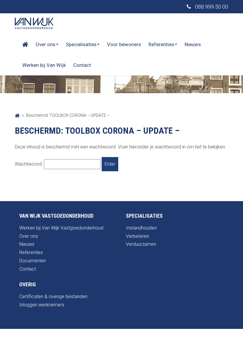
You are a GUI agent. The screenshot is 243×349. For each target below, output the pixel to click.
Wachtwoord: (29, 164)
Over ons (45, 44)
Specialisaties (81, 44)
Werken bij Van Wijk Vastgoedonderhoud (61, 228)
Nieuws (193, 44)
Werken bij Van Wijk (44, 65)
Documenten (32, 261)
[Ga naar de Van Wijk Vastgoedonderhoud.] (17, 115)
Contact (82, 65)
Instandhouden (141, 228)
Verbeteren (137, 236)
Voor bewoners (124, 44)
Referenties (161, 44)
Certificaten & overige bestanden (53, 296)
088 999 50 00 (211, 7)
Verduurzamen (141, 244)
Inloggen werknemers (41, 305)
